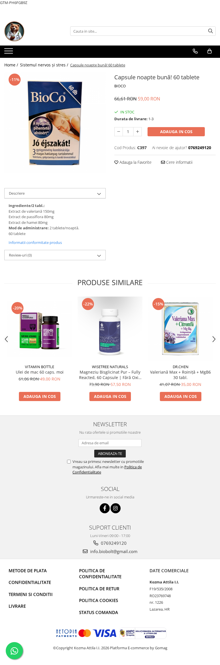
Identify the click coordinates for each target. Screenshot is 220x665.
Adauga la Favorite (135, 162)
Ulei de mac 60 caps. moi (40, 372)
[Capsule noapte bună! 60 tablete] (55, 122)
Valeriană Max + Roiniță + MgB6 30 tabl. (180, 374)
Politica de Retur (99, 588)
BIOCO (120, 85)
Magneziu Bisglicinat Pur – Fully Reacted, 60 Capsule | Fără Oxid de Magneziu (110, 374)
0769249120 (113, 543)
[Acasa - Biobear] (33, 31)
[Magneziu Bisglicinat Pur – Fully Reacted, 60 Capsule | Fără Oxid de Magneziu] (110, 329)
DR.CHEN (180, 366)
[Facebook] (105, 508)
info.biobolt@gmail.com (113, 551)
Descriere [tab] (17, 193)
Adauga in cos (176, 131)
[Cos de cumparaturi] (209, 51)
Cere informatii (178, 162)
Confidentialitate (30, 582)
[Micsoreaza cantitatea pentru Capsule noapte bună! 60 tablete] (118, 131)
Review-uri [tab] (20, 255)
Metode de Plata (28, 570)
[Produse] (9, 52)
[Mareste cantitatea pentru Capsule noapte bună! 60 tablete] (137, 131)
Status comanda (98, 612)
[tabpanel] (55, 122)
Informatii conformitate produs (35, 242)
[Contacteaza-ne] (195, 51)
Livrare (17, 606)
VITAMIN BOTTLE (39, 366)
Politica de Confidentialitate (100, 573)
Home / (11, 65)
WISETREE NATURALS (110, 366)
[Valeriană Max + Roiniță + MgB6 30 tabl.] (180, 329)
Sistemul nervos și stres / (44, 65)
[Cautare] (210, 31)
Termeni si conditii (31, 594)
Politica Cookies (98, 600)
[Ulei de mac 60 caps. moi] (39, 329)
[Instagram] (116, 508)
